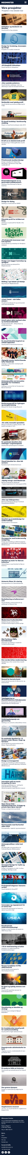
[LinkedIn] (6, 1152)
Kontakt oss (4, 1142)
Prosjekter (4, 1137)
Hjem (2, 1135)
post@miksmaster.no (7, 1147)
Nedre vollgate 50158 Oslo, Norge (6, 1126)
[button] (25, 2)
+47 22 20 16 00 (5, 1149)
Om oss (3, 1140)
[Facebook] (9, 1152)
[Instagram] (2, 1152)
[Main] (7, 2)
